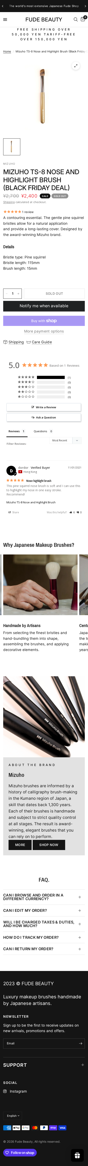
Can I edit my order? (25, 910)
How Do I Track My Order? (31, 937)
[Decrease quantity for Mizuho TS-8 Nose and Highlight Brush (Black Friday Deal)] (6, 294)
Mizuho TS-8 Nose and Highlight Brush (31, 502)
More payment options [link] (44, 331)
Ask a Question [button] (46, 417)
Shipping (9, 202)
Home (7, 51)
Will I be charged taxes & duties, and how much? (39, 924)
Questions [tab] (40, 431)
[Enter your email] (80, 1043)
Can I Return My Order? (28, 949)
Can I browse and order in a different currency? (33, 897)
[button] (72, 512)
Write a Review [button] (46, 407)
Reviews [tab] (14, 431)
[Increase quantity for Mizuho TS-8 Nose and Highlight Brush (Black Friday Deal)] (18, 294)
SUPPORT (15, 1065)
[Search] (75, 19)
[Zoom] (76, 66)
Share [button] (15, 512)
